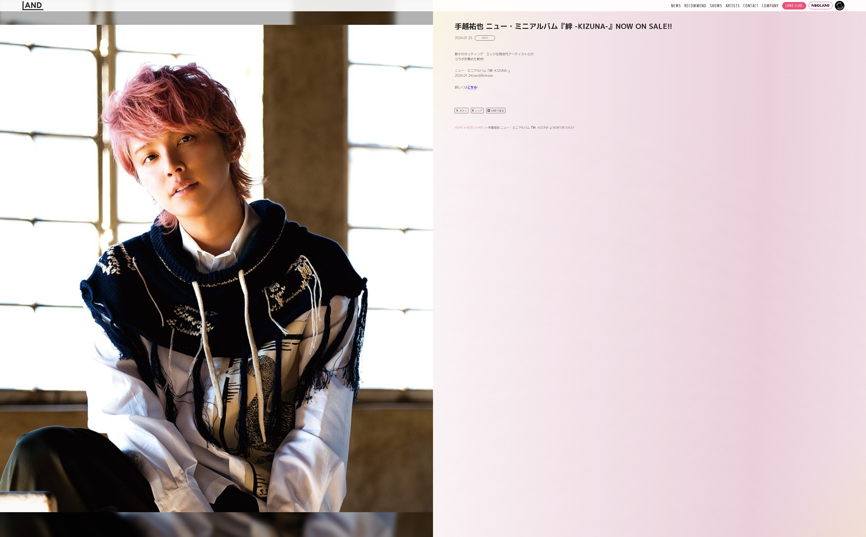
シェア (478, 110)
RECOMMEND (695, 5)
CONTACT (751, 5)
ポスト (463, 110)
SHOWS (716, 5)
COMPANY (770, 5)
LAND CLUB (794, 5)
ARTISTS (733, 5)
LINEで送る (497, 110)
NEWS (676, 5)
